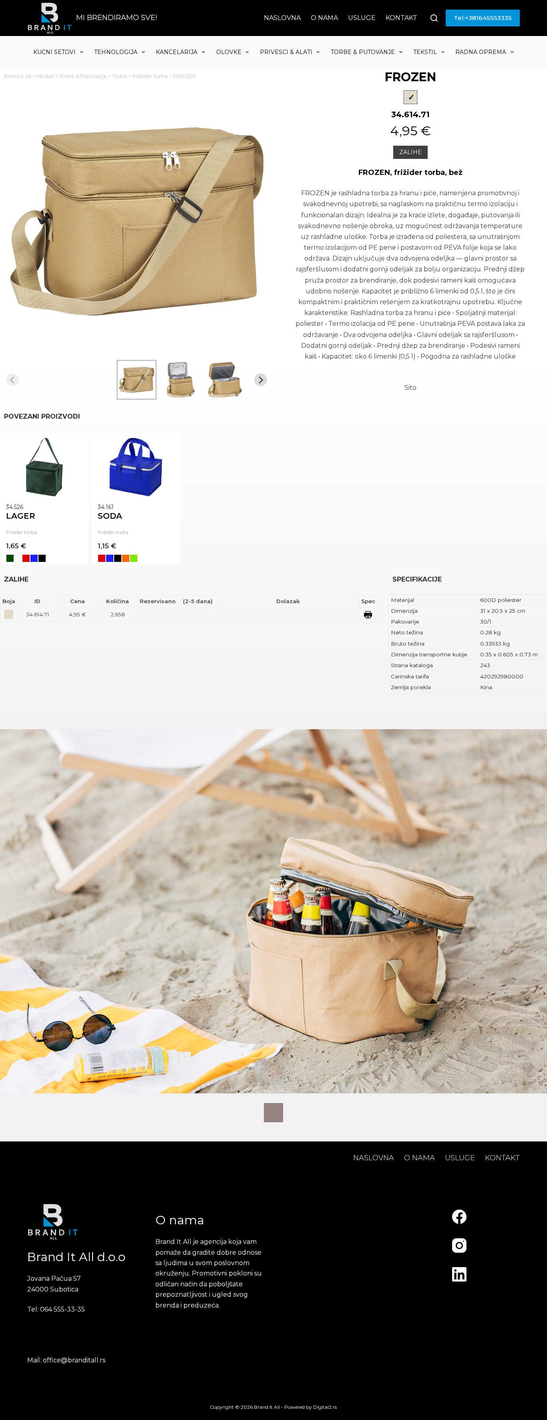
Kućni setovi (54, 52)
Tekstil (425, 52)
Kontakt (401, 18)
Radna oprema (480, 52)
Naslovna (282, 18)
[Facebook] (459, 1216)
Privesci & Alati (286, 52)
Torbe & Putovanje (363, 52)
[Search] (434, 18)
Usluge (362, 18)
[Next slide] (260, 379)
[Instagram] (459, 1245)
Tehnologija (115, 52)
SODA (110, 516)
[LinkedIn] (459, 1274)
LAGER (20, 516)
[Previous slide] (12, 379)
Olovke (228, 52)
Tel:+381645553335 (483, 18)
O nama (324, 18)
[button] (137, 380)
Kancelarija (176, 52)
